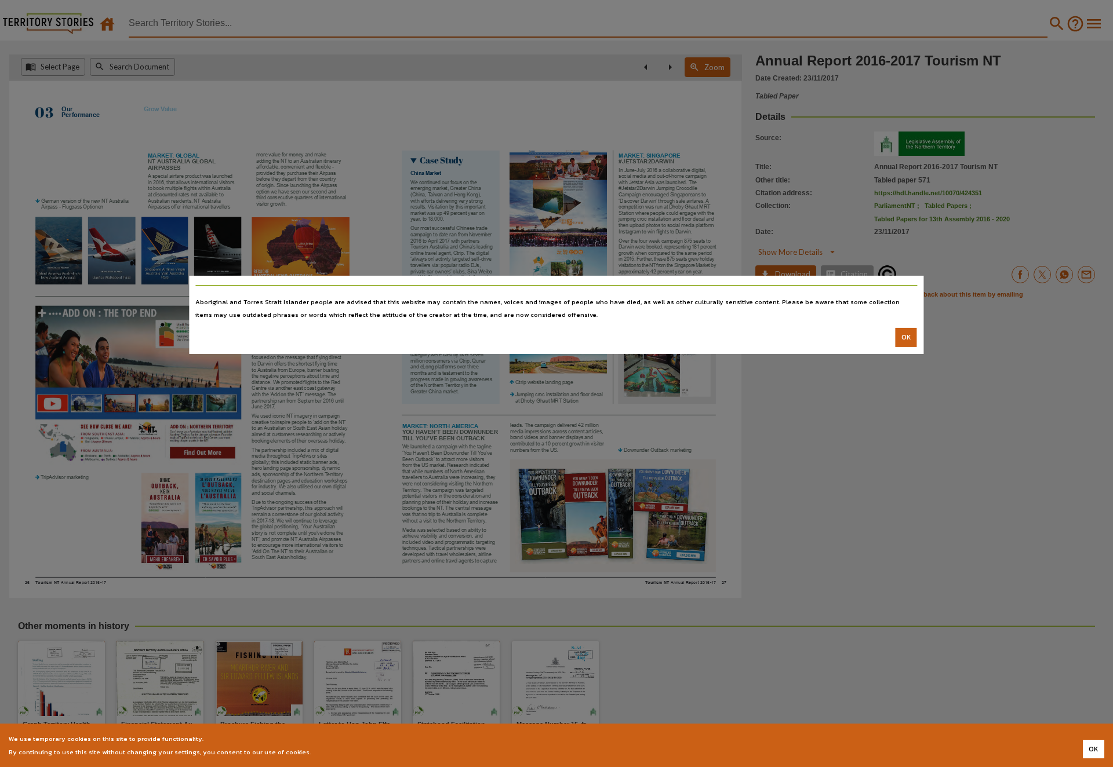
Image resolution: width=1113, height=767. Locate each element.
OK (906, 337)
